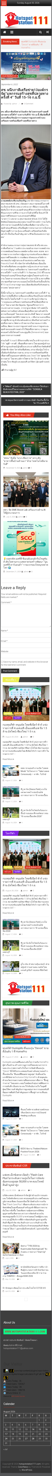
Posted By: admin (10, 104)
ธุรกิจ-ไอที (18, 713)
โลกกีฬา (17, 718)
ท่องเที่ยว (7, 713)
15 (40, 1429)
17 (6, 1434)
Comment (6, 602)
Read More (8, 759)
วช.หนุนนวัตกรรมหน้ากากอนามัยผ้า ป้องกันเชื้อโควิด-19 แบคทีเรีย (27, 401)
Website (4, 651)
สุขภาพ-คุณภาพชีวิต (27, 76)
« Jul (5, 1449)
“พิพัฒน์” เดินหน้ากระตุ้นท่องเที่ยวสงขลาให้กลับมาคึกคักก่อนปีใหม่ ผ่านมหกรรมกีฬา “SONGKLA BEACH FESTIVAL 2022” (26, 389)
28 (33, 1438)
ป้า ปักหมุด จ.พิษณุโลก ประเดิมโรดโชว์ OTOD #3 (24, 1288)
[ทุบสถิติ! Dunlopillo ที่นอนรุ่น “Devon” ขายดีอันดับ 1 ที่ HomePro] (26, 1026)
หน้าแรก (7, 718)
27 (26, 1438)
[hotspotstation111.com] (26, 20)
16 (46, 1429)
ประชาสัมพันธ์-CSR (9, 76)
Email (4, 641)
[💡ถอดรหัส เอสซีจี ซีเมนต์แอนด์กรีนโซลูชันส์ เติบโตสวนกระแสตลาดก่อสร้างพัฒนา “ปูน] (26, 538)
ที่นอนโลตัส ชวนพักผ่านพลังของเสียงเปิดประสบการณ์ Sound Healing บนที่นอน (35, 44)
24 (6, 1438)
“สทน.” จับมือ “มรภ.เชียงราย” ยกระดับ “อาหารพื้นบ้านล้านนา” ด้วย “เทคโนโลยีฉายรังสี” (25, 461)
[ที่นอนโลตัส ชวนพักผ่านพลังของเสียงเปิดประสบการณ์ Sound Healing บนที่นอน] (11, 1112)
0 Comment (28, 104)
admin (25, 468)
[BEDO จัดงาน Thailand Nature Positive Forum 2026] (11, 1151)
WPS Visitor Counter (18, 1396)
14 (33, 1429)
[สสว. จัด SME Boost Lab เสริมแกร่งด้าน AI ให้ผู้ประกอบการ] (26, 489)
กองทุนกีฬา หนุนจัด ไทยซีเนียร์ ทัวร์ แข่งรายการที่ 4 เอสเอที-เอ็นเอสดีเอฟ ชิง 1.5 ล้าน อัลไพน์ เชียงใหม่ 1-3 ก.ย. (25, 728)
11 (13, 1429)
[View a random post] (47, 32)
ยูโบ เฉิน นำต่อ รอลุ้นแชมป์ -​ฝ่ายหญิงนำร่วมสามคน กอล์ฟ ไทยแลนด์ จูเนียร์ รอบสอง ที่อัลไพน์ (35, 967)
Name (4, 631)
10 (6, 1429)
